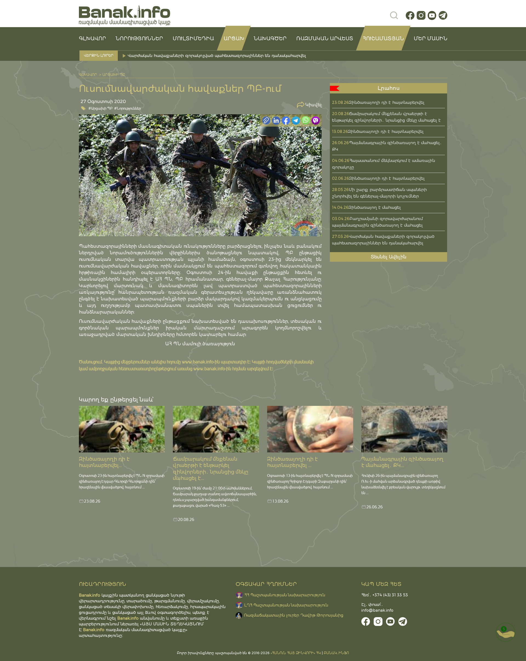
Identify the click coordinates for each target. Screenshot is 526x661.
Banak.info (93, 629)
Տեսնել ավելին (389, 257)
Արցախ (234, 39)
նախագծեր (270, 39)
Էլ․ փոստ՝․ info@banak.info (377, 607)
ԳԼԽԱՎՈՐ (92, 39)
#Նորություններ (127, 108)
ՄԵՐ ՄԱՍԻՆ (430, 39)
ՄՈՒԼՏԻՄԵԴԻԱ (193, 39)
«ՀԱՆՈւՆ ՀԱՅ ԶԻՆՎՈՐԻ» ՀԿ (296, 653)
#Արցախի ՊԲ (100, 108)
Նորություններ (139, 39)
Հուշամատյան (383, 39)
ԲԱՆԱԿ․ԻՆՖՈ (336, 653)
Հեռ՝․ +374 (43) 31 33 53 (384, 594)
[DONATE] (505, 632)
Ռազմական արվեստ (324, 39)
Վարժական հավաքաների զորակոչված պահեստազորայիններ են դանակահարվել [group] (217, 55)
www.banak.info (197, 361)
